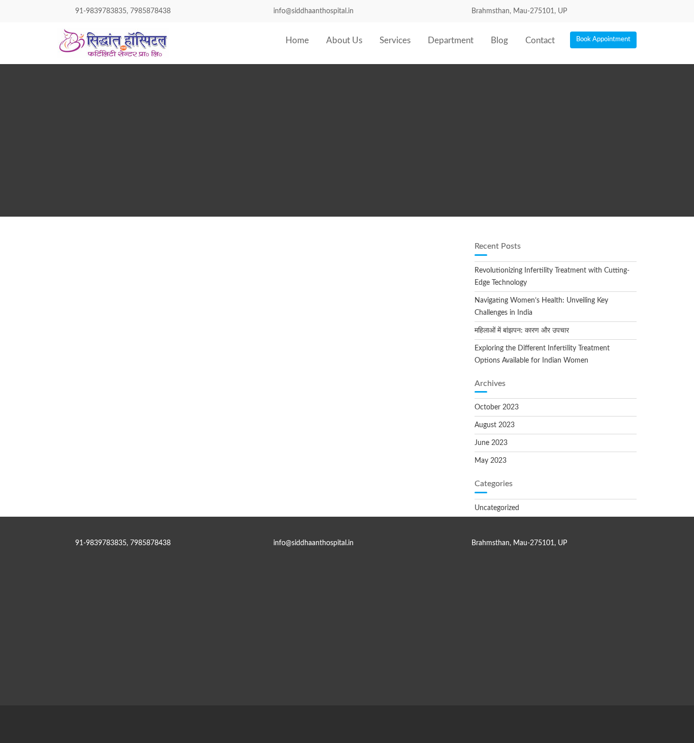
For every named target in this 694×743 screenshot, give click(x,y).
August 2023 (495, 425)
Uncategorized (497, 508)
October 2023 (497, 407)
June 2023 (491, 443)
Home (297, 40)
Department (451, 40)
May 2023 (491, 460)
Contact (540, 40)
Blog (499, 40)
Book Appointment (603, 39)
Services (395, 40)
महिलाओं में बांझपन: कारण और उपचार (522, 330)
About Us (344, 40)
